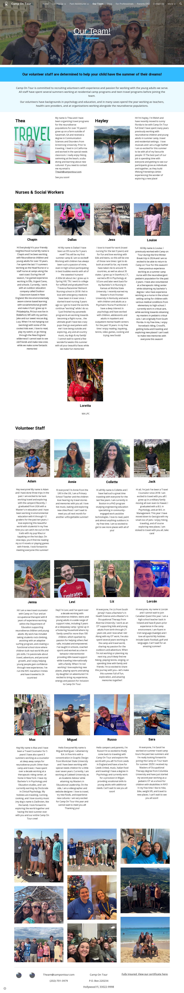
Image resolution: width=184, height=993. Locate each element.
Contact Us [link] (158, 3)
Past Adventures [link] (78, 3)
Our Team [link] (98, 3)
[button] (181, 4)
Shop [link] (109, 3)
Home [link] (45, 3)
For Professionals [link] (124, 3)
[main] (92, 32)
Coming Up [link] (57, 3)
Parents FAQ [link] (143, 3)
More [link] (170, 3)
